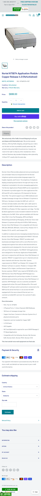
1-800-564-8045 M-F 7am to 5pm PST (9, 3)
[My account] (34, 15)
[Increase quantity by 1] (21, 100)
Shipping (6, 133)
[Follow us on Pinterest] (10, 470)
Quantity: (5, 102)
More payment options (20, 121)
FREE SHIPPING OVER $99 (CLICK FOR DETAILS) (29, 3)
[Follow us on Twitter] (7, 470)
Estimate (8, 412)
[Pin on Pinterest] (30, 127)
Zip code (4, 400)
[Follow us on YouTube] (14, 470)
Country (4, 382)
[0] (37, 15)
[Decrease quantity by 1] (11, 100)
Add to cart (20, 110)
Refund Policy (6, 420)
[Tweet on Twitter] (34, 127)
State (3, 391)
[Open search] (30, 15)
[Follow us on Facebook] (3, 470)
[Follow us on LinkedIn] (17, 470)
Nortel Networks (8, 81)
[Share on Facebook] (27, 127)
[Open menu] (3, 15)
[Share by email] (37, 127)
